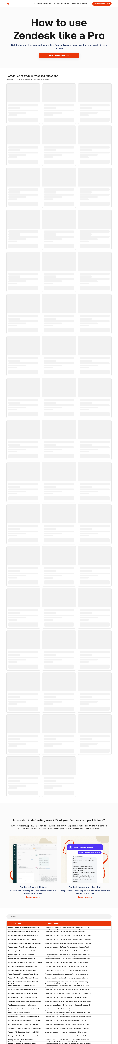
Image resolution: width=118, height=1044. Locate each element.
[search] (61, 636)
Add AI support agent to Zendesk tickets (57, 1033)
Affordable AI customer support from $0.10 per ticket (89, 1038)
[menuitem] (42, 4)
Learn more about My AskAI (56, 1038)
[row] (25, 642)
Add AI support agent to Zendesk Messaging (93, 1033)
